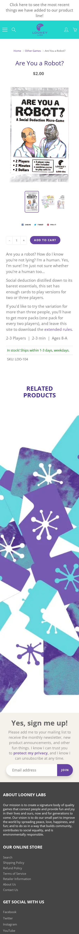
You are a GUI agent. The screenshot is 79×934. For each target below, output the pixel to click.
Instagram (10, 924)
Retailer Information (17, 879)
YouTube (9, 931)
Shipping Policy (13, 863)
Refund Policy (12, 868)
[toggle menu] (4, 30)
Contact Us (10, 890)
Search (7, 857)
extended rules (58, 329)
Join (65, 770)
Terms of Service (14, 874)
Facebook (9, 912)
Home (17, 51)
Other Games (33, 51)
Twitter (8, 918)
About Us (9, 884)
